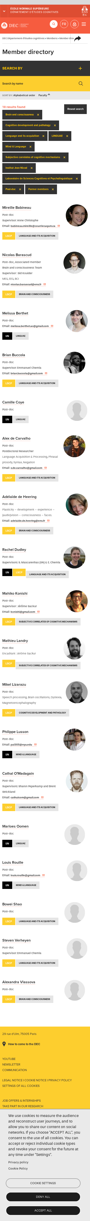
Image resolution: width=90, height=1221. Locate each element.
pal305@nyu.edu (21, 744)
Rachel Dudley (14, 549)
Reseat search (75, 109)
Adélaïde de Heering (19, 497)
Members (52, 38)
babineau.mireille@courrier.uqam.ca (33, 226)
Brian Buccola (13, 355)
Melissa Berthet (15, 313)
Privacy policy (18, 1162)
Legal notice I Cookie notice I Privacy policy (37, 1080)
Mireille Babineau (16, 207)
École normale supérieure (29, 8)
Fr (64, 24)
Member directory (69, 38)
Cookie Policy (18, 1168)
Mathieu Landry (15, 640)
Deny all (43, 1197)
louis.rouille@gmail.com (25, 875)
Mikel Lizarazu (14, 684)
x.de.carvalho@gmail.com (26, 467)
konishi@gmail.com (23, 611)
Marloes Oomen (15, 826)
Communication (14, 1070)
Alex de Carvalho (16, 438)
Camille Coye (13, 402)
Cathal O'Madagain (18, 773)
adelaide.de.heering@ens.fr (28, 520)
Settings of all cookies (21, 1086)
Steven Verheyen (16, 940)
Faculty (45, 95)
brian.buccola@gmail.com (27, 373)
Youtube (8, 1059)
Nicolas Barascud (16, 255)
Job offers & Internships (21, 1101)
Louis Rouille (12, 862)
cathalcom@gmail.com (25, 797)
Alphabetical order (24, 95)
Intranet (74, 24)
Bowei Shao (12, 904)
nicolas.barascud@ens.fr (26, 284)
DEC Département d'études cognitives (15, 25)
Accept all (43, 1210)
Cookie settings (43, 1183)
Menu (84, 24)
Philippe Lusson (15, 731)
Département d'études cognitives (34, 12)
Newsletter (11, 1064)
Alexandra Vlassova (18, 982)
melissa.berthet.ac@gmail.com (30, 326)
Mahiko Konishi (14, 593)
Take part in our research (22, 1106)
